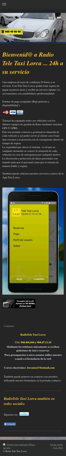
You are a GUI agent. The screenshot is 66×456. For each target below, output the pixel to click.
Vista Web (58, 447)
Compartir (10, 424)
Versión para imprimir (17, 444)
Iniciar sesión (56, 444)
